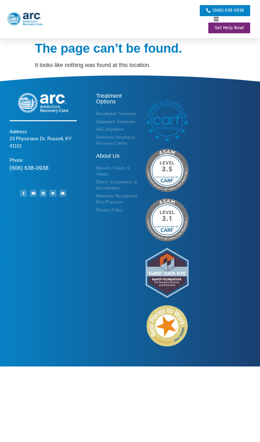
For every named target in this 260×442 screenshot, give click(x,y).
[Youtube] (33, 193)
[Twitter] (52, 193)
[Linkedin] (43, 193)
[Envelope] (62, 193)
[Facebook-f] (23, 193)
